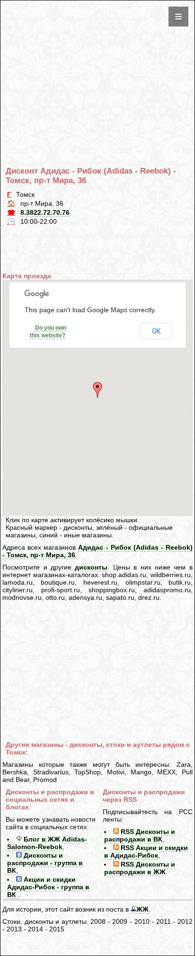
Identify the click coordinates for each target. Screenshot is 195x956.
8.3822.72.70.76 (45, 212)
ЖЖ (142, 909)
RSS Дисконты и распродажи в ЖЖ (139, 868)
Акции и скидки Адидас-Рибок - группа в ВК (48, 887)
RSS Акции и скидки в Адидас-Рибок (146, 851)
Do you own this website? (48, 332)
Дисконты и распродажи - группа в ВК (45, 862)
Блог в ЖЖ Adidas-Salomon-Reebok (47, 843)
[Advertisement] (99, 68)
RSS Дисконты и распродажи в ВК (139, 835)
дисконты (91, 567)
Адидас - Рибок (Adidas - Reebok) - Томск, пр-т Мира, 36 (97, 551)
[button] (97, 390)
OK (156, 331)
